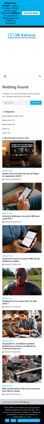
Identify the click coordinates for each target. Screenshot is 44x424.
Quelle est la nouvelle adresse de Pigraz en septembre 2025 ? (20, 174)
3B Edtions (24, 402)
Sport (4, 133)
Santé (4, 129)
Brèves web (6, 124)
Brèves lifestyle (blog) (10, 116)
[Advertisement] (22, 59)
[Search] (40, 76)
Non (13, 420)
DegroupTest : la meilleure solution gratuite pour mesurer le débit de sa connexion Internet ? (19, 346)
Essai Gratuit (31, 13)
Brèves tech (6, 120)
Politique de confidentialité (29, 420)
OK (7, 420)
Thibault (7, 179)
